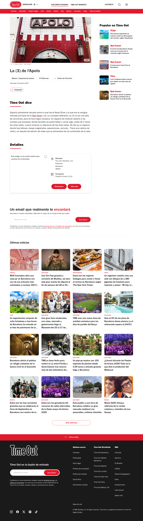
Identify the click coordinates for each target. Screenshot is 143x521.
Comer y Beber (33, 11)
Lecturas (118, 453)
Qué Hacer (22, 11)
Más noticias (71, 423)
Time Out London (100, 471)
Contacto (76, 453)
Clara (117, 480)
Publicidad (77, 458)
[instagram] (11, 511)
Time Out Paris (99, 482)
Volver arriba (74, 437)
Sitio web (74, 187)
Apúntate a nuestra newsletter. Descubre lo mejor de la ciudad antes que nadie (39, 214)
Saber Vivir (119, 496)
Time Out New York (101, 477)
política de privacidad (65, 226)
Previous (13, 39)
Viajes (85, 11)
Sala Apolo (37, 116)
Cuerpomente (120, 485)
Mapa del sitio (77, 504)
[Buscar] (119, 4)
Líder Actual (119, 490)
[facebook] (17, 511)
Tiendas (68, 11)
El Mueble (118, 463)
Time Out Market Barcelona (100, 459)
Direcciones (59, 187)
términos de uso (49, 226)
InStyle (117, 469)
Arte (42, 11)
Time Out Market (95, 11)
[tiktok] (36, 511)
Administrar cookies (80, 485)
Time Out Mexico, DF (101, 488)
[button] (45, 156)
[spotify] (30, 511)
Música (56, 11)
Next (87, 39)
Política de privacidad (81, 469)
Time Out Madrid (100, 466)
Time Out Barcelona (101, 453)
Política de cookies (80, 474)
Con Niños (77, 11)
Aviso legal (77, 463)
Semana (118, 458)
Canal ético (77, 480)
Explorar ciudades (59, 5)
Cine (62, 11)
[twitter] (23, 511)
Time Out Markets (78, 5)
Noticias (13, 11)
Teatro (48, 11)
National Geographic (122, 474)
